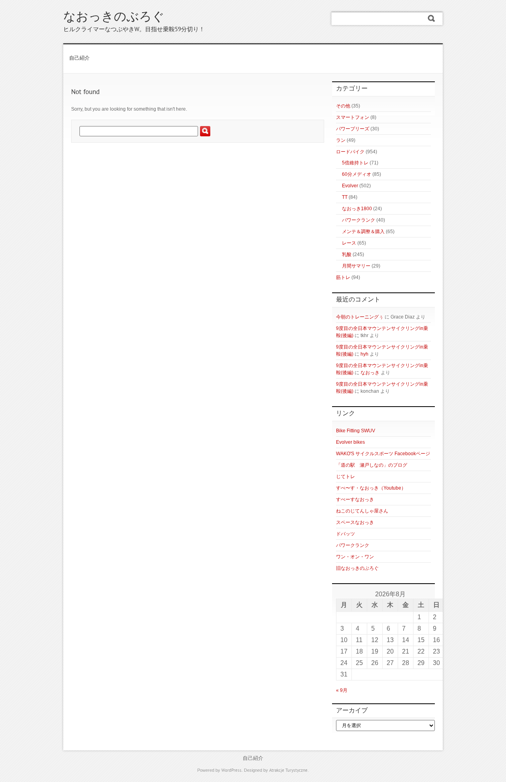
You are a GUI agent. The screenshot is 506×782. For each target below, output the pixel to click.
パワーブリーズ (352, 129)
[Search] (431, 19)
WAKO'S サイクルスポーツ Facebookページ (383, 453)
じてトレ (345, 476)
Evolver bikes (350, 442)
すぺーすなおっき (355, 499)
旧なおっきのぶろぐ (357, 568)
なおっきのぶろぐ (113, 17)
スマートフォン (352, 117)
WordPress (231, 770)
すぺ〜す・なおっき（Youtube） (371, 488)
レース (349, 243)
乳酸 (346, 254)
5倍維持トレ (355, 163)
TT (344, 197)
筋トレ (343, 277)
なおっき (370, 372)
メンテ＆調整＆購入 (363, 231)
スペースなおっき (355, 522)
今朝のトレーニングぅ (359, 317)
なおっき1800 (357, 208)
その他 (343, 106)
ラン (341, 140)
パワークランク (358, 220)
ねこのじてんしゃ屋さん (362, 511)
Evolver (350, 185)
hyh (364, 354)
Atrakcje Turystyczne (288, 770)
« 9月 (341, 690)
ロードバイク (350, 152)
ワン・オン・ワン (355, 557)
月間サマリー (356, 266)
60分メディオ (356, 174)
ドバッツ (345, 534)
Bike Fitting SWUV (355, 430)
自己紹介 (79, 58)
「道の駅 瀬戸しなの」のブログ (371, 465)
